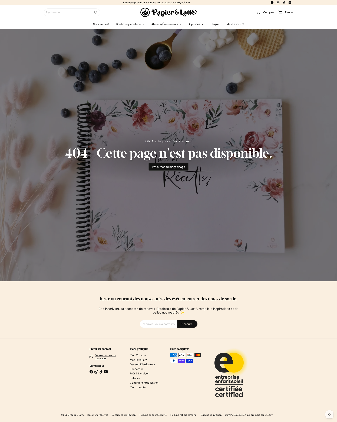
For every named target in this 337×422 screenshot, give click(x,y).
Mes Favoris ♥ (235, 24)
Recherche (137, 369)
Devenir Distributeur (142, 364)
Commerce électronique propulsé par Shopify (249, 414)
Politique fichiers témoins (183, 414)
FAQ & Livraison (139, 373)
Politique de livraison (211, 414)
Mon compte (138, 387)
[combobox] (72, 12)
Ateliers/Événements (165, 24)
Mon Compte (138, 355)
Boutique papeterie (129, 24)
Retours (135, 378)
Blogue (215, 24)
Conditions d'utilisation (144, 382)
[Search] (96, 12)
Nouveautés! (101, 24)
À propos (195, 24)
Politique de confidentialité (153, 414)
